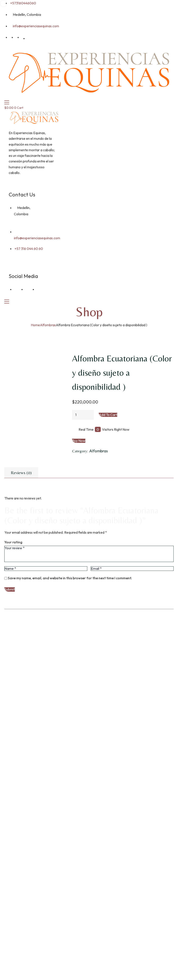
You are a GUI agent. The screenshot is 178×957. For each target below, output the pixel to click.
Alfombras (48, 325)
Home (35, 325)
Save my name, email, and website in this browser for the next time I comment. (70, 578)
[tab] (21, 472)
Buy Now (78, 441)
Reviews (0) (21, 472)
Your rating (13, 542)
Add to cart (108, 415)
